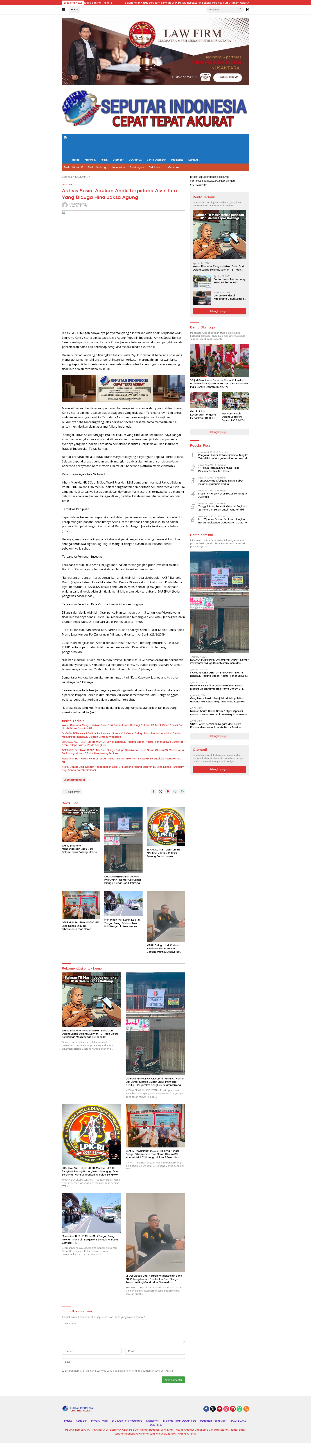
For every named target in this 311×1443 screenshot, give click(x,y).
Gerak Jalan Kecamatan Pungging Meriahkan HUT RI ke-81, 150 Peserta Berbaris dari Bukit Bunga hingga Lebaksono (203, 415)
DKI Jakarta (156, 167)
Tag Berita (177, 159)
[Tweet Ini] (160, 791)
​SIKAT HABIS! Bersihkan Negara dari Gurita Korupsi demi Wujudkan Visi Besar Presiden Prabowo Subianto (216, 725)
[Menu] (64, 9)
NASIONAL (68, 184)
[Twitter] (213, 1409)
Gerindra (173, 167)
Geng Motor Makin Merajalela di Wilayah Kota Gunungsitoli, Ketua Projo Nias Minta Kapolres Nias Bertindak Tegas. (217, 700)
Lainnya (193, 159)
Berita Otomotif (156, 159)
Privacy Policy (99, 1420)
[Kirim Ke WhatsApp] (182, 791)
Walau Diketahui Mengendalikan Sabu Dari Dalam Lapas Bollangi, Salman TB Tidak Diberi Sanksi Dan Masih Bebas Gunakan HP (122, 726)
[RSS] (246, 1409)
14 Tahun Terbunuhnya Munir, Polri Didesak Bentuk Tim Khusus (218, 469)
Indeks (74, 9)
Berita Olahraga (97, 167)
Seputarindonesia (74, 779)
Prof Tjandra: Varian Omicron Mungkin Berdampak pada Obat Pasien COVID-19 (222, 521)
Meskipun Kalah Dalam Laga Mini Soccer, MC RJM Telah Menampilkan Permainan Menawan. (235, 417)
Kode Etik (81, 1420)
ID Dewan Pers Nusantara (127, 1420)
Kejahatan (118, 167)
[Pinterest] (219, 1409)
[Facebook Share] (153, 791)
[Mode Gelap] (247, 9)
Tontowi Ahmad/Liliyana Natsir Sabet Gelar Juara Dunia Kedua (220, 482)
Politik (104, 159)
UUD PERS (156, 1424)
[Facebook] (206, 1409)
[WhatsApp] (239, 1409)
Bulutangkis (137, 167)
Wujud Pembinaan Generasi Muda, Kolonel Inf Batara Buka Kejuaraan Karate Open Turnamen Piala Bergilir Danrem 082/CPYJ (219, 383)
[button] (240, 9)
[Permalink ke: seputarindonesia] (65, 205)
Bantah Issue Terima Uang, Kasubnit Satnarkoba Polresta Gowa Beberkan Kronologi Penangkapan (229, 281)
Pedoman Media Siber (213, 1420)
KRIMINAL (90, 159)
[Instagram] (226, 1409)
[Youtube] (233, 1409)
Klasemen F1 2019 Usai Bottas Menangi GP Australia (223, 495)
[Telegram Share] (175, 791)
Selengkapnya (218, 311)
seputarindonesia (77, 203)
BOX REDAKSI (239, 1420)
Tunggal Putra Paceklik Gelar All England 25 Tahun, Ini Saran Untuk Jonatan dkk (222, 508)
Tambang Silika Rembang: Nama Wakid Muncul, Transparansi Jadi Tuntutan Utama (235, 2)
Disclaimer (152, 1420)
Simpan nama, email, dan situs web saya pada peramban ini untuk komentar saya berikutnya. (119, 1370)
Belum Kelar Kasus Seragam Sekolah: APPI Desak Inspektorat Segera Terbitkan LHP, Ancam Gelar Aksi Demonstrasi (98, 2)
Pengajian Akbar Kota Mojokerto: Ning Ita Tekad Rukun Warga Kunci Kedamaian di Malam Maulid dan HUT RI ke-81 (223, 456)
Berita (76, 159)
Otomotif (118, 159)
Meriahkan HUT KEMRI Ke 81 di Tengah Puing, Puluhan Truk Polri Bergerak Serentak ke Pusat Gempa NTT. (121, 760)
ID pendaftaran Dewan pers (179, 1420)
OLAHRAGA (135, 159)
